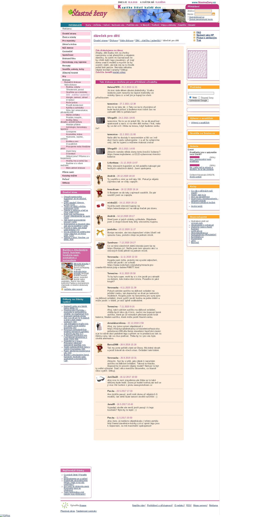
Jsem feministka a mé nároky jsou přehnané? (75, 493)
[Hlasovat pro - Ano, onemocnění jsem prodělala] (199, 157)
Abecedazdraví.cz (199, 233)
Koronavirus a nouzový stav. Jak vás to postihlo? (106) (77, 225)
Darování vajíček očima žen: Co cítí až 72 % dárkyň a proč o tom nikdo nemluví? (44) (76, 319)
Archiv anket (195, 177)
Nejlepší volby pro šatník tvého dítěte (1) (75, 307)
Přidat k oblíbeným (207, 38)
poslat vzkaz (119, 72)
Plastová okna (68, 511)
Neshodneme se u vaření (75, 479)
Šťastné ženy (207, 98)
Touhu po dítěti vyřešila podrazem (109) (75, 207)
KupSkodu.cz (197, 237)
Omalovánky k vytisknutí (202, 225)
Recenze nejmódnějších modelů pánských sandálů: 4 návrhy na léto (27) (76, 331)
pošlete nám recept (73, 289)
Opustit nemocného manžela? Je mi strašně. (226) (75, 199)
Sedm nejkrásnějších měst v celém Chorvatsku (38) (77, 348)
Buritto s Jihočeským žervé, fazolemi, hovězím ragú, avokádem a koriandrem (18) (76, 358)
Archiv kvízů (197, 206)
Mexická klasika (81, 264)
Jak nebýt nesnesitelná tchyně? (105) (74, 221)
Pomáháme (196, 239)
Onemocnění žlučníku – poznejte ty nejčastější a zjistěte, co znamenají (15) (76, 312)
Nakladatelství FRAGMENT (203, 235)
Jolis (193, 241)
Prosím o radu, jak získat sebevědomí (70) (75, 229)
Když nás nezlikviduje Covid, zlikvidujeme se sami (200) (77, 216)
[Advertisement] (76, 415)
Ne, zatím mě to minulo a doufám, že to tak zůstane (202, 168)
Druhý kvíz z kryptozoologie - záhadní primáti (204, 200)
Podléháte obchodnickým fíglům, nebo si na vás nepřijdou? (76, 482)
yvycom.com (197, 223)
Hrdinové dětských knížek (203, 203)
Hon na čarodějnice (200, 197)
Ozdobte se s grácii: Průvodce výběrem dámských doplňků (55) (75, 343)
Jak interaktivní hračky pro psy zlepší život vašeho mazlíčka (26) (76, 326)
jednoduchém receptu (80, 272)
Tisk (199, 40)
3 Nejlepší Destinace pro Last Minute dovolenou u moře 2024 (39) (75, 337)
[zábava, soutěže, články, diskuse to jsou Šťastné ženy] (204, 2)
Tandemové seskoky (86, 511)
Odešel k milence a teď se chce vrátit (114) (76, 211)
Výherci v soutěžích (200, 123)
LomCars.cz (196, 231)
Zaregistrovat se (196, 17)
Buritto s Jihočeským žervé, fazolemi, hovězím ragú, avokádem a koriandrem (75, 255)
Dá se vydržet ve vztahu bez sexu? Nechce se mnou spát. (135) (77, 234)
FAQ (199, 32)
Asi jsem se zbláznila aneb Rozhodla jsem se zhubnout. (76, 488)
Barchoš (195, 243)
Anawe (83, 505)
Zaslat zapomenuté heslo (201, 19)
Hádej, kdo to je (198, 195)
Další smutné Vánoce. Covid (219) (74, 204)
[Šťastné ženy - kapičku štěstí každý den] (88, 13)
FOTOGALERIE (76, 25)
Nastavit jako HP (205, 35)
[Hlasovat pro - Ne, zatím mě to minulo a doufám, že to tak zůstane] (199, 166)
